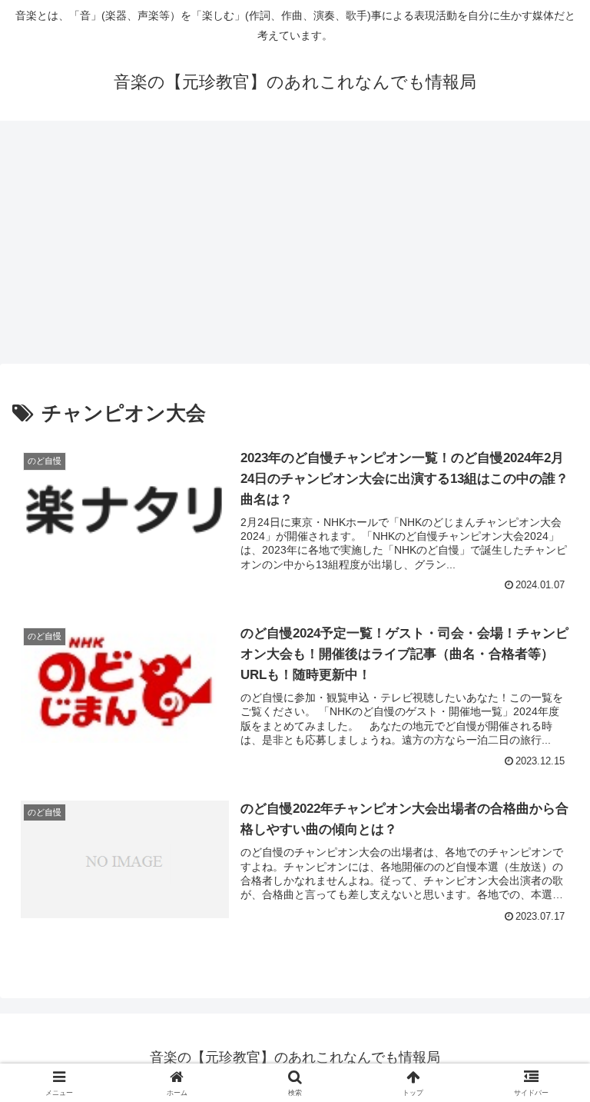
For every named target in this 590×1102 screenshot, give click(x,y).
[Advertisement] (295, 247)
